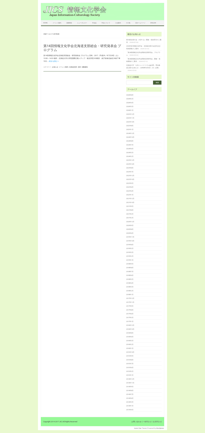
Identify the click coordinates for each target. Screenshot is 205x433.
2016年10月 (130, 329)
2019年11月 (130, 237)
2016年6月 (129, 336)
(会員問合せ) (157, 422)
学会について (106, 23)
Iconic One (137, 428)
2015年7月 (129, 363)
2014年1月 (129, 406)
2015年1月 (129, 375)
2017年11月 (130, 302)
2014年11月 (130, 383)
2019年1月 (129, 260)
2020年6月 (129, 233)
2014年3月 (129, 402)
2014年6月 (129, 398)
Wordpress (160, 428)
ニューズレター (82, 23)
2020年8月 (129, 229)
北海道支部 (73, 67)
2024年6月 (129, 148)
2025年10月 (130, 122)
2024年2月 (129, 156)
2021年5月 (129, 214)
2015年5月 (129, 371)
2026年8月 (129, 95)
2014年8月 (129, 390)
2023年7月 (129, 172)
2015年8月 (129, 360)
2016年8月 (129, 333)
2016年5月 (129, 340)
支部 (79, 67)
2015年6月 (129, 367)
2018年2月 (129, 291)
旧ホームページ (140, 23)
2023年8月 (129, 168)
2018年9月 (129, 264)
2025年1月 (129, 129)
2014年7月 (129, 394)
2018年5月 (129, 279)
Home (45, 23)
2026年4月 (129, 102)
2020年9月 (129, 225)
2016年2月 (129, 344)
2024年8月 (129, 141)
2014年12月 (130, 379)
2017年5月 (129, 317)
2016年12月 (130, 325)
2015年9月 (129, 356)
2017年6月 (129, 313)
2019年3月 (129, 252)
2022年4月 (129, 191)
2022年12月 (130, 175)
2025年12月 (130, 114)
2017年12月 (130, 298)
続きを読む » (53, 61)
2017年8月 (129, 310)
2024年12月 (130, 133)
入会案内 (118, 23)
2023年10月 (130, 164)
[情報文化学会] (75, 16)
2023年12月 (130, 160)
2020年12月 (130, 221)
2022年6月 (129, 187)
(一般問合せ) (147, 422)
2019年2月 (129, 256)
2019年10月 (130, 241)
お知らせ (55, 67)
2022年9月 (129, 183)
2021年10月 (130, 202)
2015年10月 (130, 352)
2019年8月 (129, 244)
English (153, 23)
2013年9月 (129, 409)
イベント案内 (57, 23)
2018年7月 (129, 271)
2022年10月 (130, 179)
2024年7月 (129, 145)
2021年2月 (129, 218)
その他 (128, 23)
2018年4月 (129, 283)
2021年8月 (129, 210)
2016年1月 (129, 348)
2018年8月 (129, 267)
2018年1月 (129, 294)
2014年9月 (129, 386)
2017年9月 (129, 306)
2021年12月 (130, 198)
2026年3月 (129, 106)
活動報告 (69, 23)
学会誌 (94, 23)
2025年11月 (130, 118)
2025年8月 (129, 125)
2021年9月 (129, 206)
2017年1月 (129, 321)
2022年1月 (129, 195)
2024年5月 (129, 152)
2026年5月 (129, 99)
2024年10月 (130, 137)
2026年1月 (129, 110)
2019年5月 (129, 248)
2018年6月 (129, 275)
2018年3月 (129, 287)
